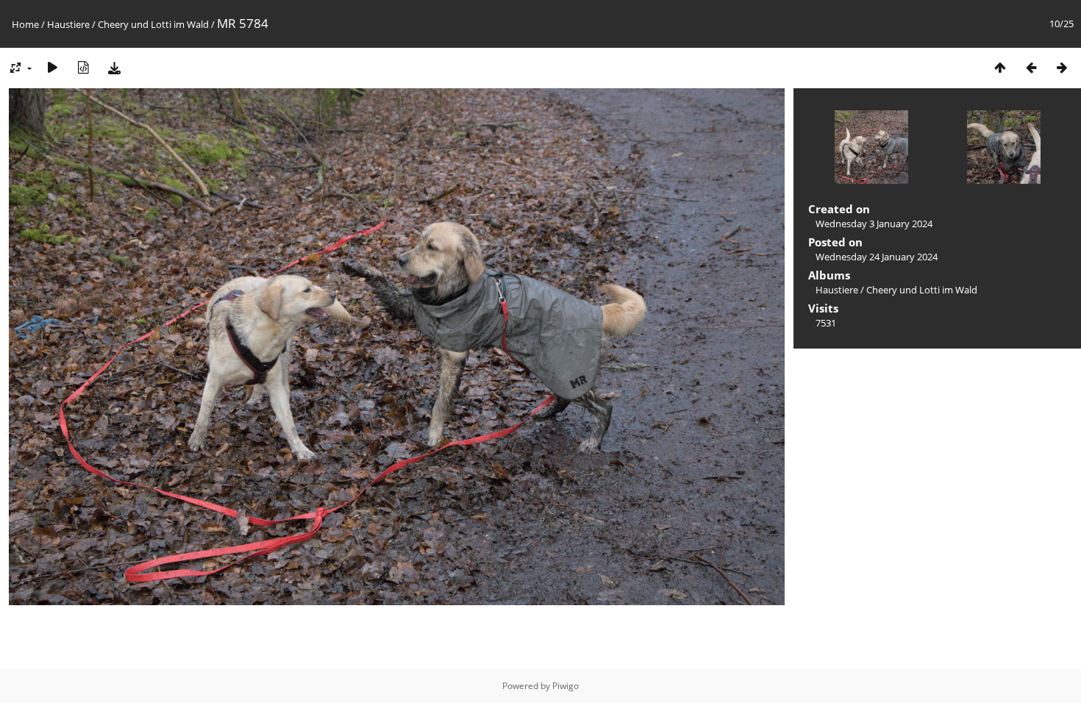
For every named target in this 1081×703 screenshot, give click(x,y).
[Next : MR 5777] (1061, 67)
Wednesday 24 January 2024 (877, 256)
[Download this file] (114, 67)
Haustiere (68, 24)
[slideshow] (52, 67)
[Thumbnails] (1000, 67)
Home (25, 24)
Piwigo (565, 685)
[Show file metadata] (83, 67)
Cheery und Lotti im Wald (153, 24)
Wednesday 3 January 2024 (874, 223)
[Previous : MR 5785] (1031, 67)
